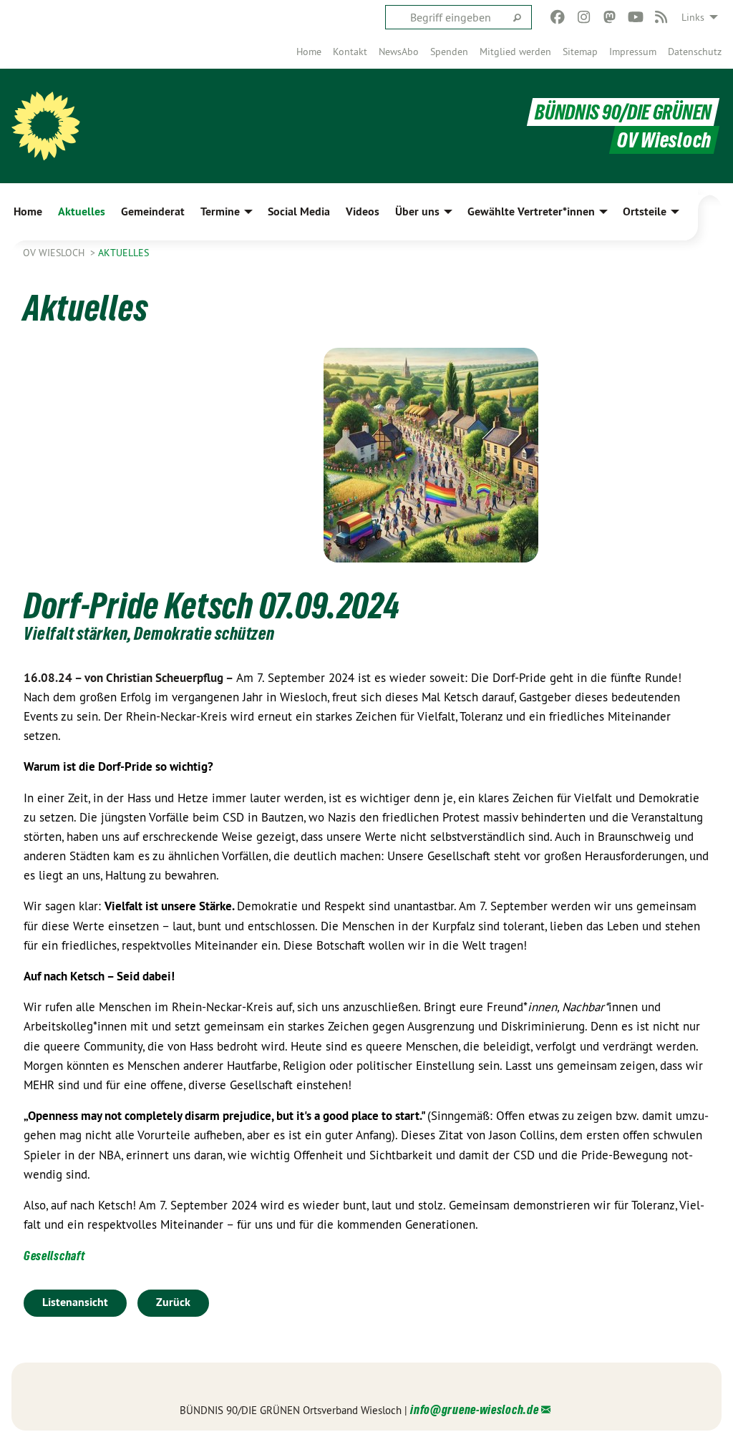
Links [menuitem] (692, 17)
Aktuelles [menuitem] (81, 211)
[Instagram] (584, 17)
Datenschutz (695, 51)
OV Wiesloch (55, 252)
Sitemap (580, 51)
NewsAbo (399, 51)
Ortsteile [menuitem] (644, 211)
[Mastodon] (609, 17)
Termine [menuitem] (220, 211)
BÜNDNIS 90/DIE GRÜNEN (623, 112)
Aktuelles (123, 252)
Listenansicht (75, 1302)
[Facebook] (558, 17)
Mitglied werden (515, 51)
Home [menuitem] (28, 211)
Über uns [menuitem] (417, 211)
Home (308, 51)
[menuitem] (308, 51)
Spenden (449, 51)
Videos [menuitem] (362, 211)
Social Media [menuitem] (299, 211)
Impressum (632, 51)
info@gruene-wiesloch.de (474, 1409)
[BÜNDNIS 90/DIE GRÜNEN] (45, 126)
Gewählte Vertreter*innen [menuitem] (531, 211)
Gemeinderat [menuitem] (153, 211)
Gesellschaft (54, 1255)
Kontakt (350, 51)
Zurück (173, 1302)
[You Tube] (635, 17)
